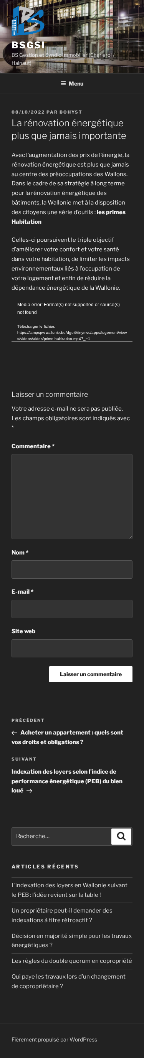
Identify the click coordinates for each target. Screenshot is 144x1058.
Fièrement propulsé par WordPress (54, 1039)
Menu (76, 83)
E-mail (22, 591)
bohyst (71, 112)
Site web (23, 631)
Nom (20, 552)
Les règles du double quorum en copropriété (72, 960)
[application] (72, 335)
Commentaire (33, 446)
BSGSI (28, 45)
